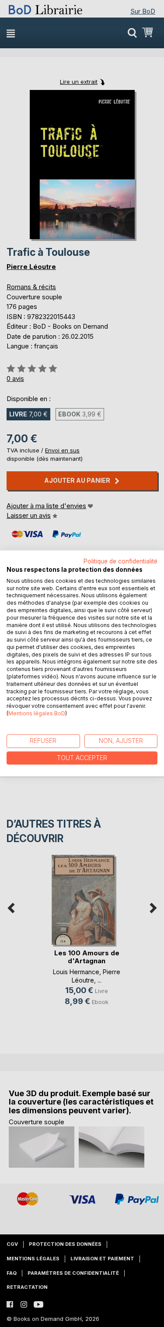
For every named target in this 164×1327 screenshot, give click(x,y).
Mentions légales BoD (36, 713)
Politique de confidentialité (120, 561)
